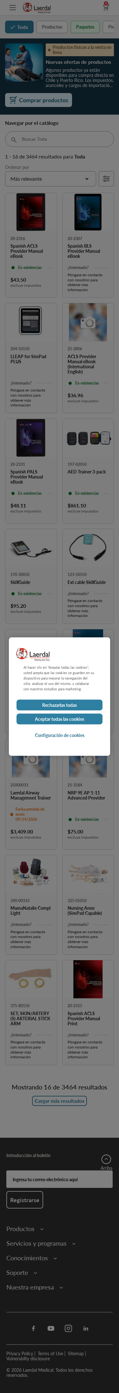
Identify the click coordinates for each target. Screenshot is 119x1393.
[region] (59, 696)
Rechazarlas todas (59, 705)
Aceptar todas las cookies (59, 719)
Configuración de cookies (59, 735)
